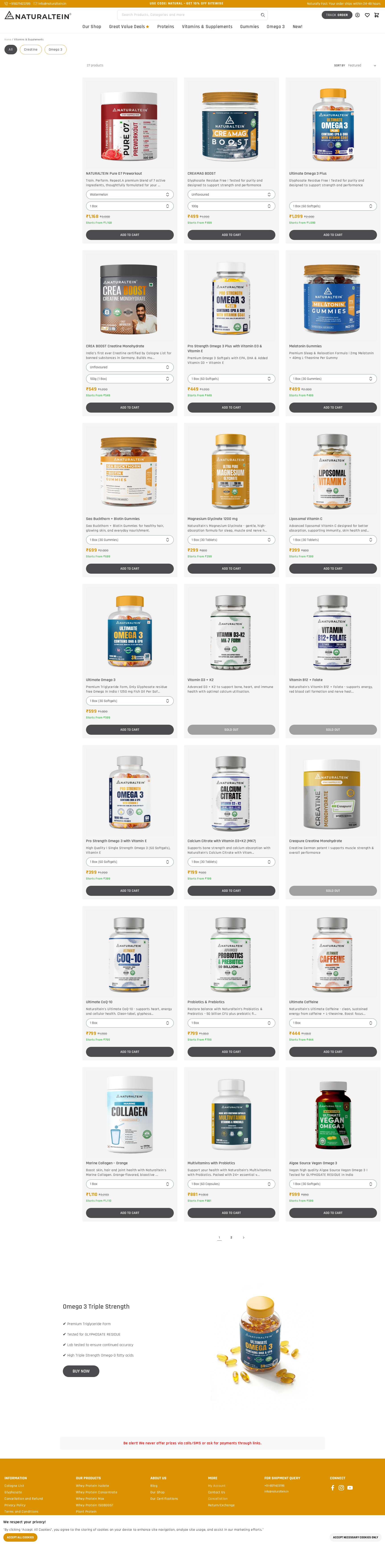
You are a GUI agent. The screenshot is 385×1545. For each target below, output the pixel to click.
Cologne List (14, 1486)
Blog (153, 1486)
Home (7, 39)
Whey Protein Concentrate (96, 1492)
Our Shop (91, 27)
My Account (217, 1486)
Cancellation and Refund (23, 1499)
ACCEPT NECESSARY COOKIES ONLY (355, 1537)
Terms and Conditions (21, 1512)
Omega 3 (276, 27)
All (11, 49)
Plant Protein (86, 1512)
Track (337, 15)
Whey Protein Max (90, 1499)
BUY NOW (81, 1371)
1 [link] (219, 1238)
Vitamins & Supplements (207, 27)
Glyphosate (13, 1492)
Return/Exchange (221, 1505)
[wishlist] (367, 15)
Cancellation (218, 1499)
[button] (376, 15)
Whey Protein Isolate (92, 1486)
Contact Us (216, 1492)
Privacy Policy (14, 1505)
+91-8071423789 (274, 1486)
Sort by (339, 65)
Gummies (249, 27)
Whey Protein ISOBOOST (95, 1505)
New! (298, 27)
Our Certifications (164, 1499)
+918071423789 (19, 3)
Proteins (165, 27)
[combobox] (192, 15)
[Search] (262, 15)
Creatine (31, 49)
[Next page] (243, 1237)
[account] (357, 15)
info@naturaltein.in (52, 3)
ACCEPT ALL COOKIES (20, 1537)
